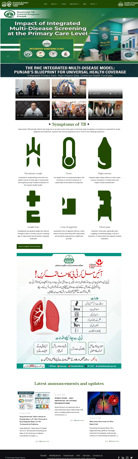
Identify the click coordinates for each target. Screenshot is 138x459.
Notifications (55, 455)
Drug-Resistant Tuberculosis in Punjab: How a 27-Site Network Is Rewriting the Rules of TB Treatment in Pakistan (33, 420)
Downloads (68, 455)
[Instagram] (127, 457)
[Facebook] (118, 457)
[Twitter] (131, 457)
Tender (43, 455)
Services (86, 455)
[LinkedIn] (123, 457)
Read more (45, 441)
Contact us (97, 455)
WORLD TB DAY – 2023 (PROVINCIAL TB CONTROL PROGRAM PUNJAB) (66, 401)
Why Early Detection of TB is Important (101, 422)
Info (78, 455)
